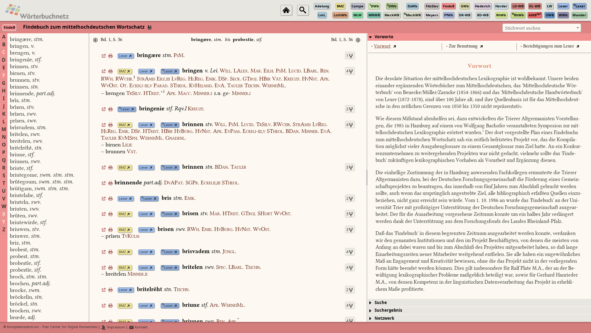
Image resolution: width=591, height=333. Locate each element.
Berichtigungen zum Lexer (548, 46)
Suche (381, 303)
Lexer (123, 56)
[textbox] (542, 28)
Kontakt (140, 327)
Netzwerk (384, 318)
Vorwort (382, 46)
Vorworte (384, 37)
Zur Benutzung (463, 46)
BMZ (122, 71)
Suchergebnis (388, 310)
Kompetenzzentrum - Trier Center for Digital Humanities (52, 327)
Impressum (115, 327)
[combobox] (541, 27)
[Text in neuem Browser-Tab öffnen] (394, 46)
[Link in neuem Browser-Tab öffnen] (130, 56)
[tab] (479, 37)
